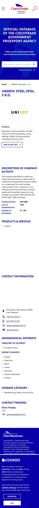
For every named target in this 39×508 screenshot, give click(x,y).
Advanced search (26, 70)
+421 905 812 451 (13, 321)
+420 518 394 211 (13, 317)
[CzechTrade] (20, 9)
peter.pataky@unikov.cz (16, 325)
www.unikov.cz (12, 330)
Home (4, 84)
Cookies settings (9, 487)
